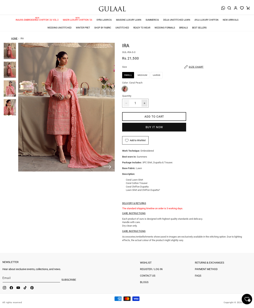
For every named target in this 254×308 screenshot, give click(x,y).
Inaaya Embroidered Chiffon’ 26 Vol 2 (37, 20)
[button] (229, 8)
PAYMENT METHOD (206, 269)
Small (128, 75)
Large (158, 76)
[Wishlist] (242, 8)
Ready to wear (141, 27)
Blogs (144, 282)
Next (107, 167)
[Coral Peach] (124, 89)
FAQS (198, 275)
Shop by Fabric (102, 27)
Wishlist (146, 262)
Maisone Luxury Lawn (128, 20)
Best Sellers (199, 27)
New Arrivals (230, 20)
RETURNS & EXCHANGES (209, 262)
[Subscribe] (73, 280)
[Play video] (66, 107)
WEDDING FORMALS (165, 27)
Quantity (126, 95)
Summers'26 (152, 20)
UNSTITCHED (122, 27)
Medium (143, 76)
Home (14, 38)
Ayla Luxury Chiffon (206, 20)
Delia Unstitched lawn (176, 20)
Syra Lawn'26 (104, 20)
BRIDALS (183, 27)
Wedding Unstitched (59, 27)
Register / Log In (151, 269)
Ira (22, 38)
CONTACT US (147, 275)
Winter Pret (83, 27)
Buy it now (154, 127)
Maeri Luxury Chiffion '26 (77, 20)
